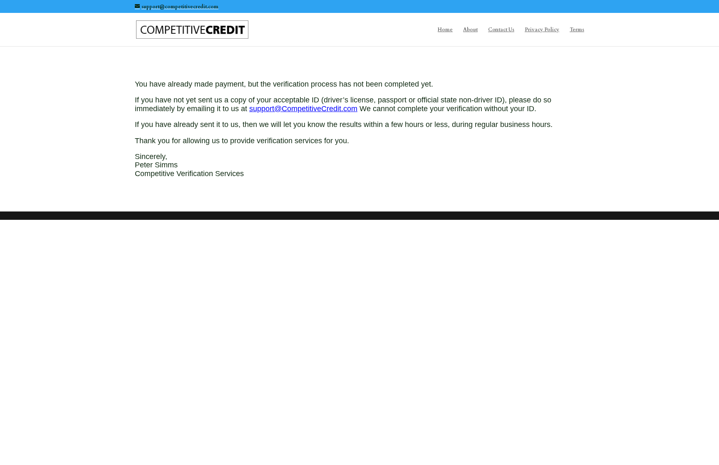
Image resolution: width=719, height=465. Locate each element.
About (470, 30)
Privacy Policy (542, 30)
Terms (577, 30)
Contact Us (501, 30)
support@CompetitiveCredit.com (303, 108)
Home (445, 30)
